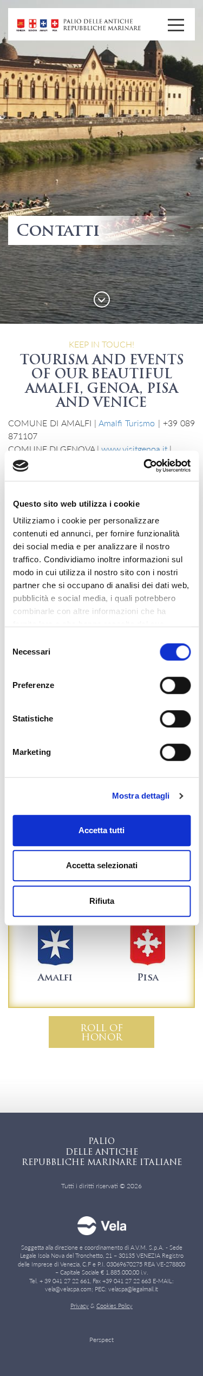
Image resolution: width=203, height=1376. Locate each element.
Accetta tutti (101, 830)
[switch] (163, 685)
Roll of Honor (101, 1033)
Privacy (79, 1305)
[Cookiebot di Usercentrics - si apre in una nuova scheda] (145, 466)
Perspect (101, 1340)
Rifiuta (101, 900)
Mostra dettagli (141, 795)
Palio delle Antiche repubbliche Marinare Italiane (78, 25)
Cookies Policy (114, 1305)
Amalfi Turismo (127, 423)
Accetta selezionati (101, 865)
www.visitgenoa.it (134, 449)
